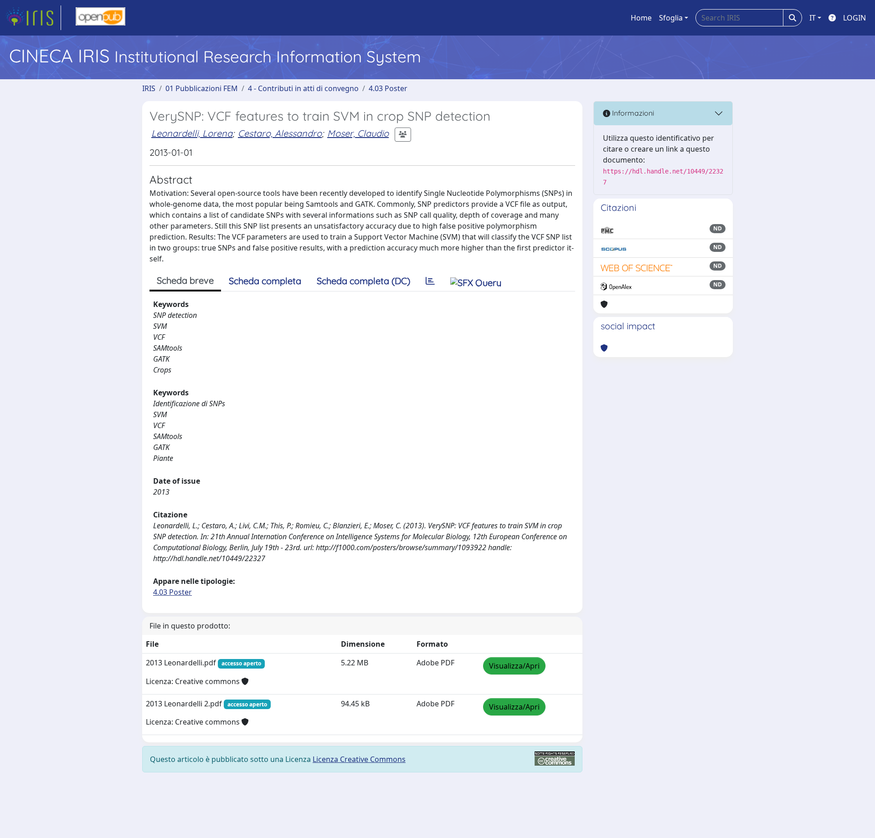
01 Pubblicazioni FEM (201, 88)
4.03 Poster (388, 88)
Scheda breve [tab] (185, 280)
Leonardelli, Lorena (191, 133)
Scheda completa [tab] (265, 280)
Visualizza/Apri (514, 666)
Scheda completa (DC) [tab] (363, 280)
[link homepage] (33, 17)
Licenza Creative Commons (359, 759)
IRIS (148, 88)
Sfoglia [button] (671, 18)
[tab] (430, 281)
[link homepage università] (100, 17)
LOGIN (854, 18)
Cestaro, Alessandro (280, 133)
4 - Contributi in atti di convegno (303, 88)
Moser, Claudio (358, 133)
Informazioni (632, 113)
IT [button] (812, 18)
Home (641, 18)
